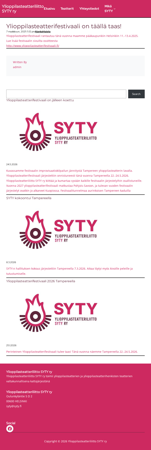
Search (136, 94)
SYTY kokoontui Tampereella (28, 198)
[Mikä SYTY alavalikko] (115, 9)
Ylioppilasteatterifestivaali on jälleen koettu (40, 100)
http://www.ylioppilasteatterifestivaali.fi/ (32, 46)
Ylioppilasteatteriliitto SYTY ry (29, 372)
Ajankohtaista (43, 31)
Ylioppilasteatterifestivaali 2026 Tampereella (40, 281)
